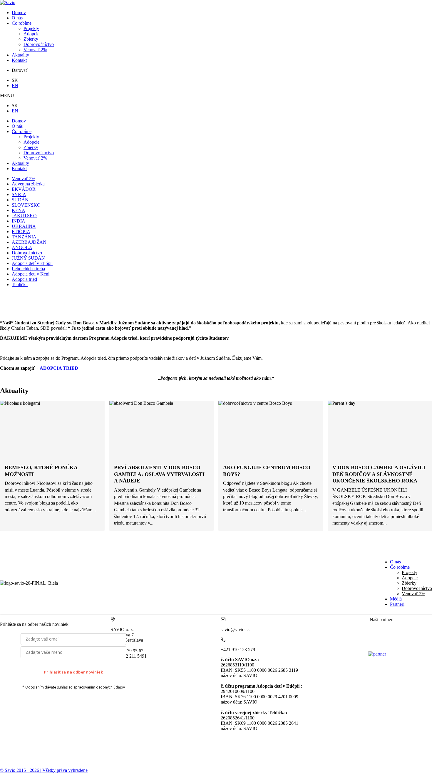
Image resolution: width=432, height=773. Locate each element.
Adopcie (31, 33)
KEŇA (18, 210)
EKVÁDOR (24, 189)
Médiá (396, 598)
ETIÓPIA (21, 231)
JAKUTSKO (24, 215)
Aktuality (20, 54)
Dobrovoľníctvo (39, 44)
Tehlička (20, 284)
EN (15, 85)
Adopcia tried (24, 279)
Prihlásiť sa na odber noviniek (73, 672)
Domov (19, 12)
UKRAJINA (24, 226)
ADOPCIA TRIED (59, 368)
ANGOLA (22, 247)
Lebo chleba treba (28, 268)
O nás (17, 17)
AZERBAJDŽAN (29, 242)
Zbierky (31, 39)
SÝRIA (19, 194)
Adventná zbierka (28, 183)
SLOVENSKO (26, 205)
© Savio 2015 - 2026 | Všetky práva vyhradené (44, 770)
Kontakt (19, 60)
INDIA (18, 220)
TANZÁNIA (24, 236)
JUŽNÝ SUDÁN (28, 258)
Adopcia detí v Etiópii (32, 263)
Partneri (397, 604)
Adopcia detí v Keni (30, 273)
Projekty (31, 28)
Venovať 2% (35, 49)
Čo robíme (21, 23)
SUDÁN (20, 199)
